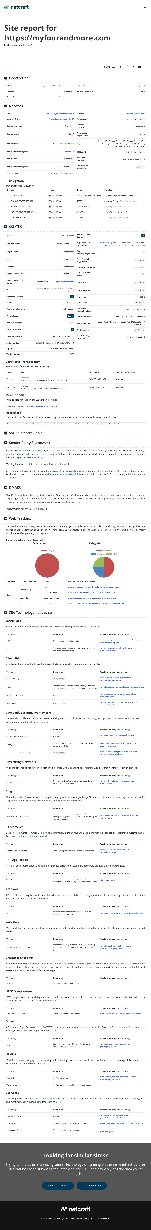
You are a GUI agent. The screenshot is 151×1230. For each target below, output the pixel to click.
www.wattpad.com (130, 815)
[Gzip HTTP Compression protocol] (27, 1013)
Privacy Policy (80, 1218)
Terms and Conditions (99, 1218)
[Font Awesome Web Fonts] (29, 753)
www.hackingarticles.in (110, 1079)
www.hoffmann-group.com (79, 603)
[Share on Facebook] (127, 67)
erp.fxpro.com (137, 1123)
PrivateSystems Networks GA (61, 119)
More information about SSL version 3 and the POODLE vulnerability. (33, 406)
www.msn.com (106, 1044)
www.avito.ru (105, 1076)
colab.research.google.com (111, 948)
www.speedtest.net (76, 598)
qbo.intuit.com (129, 743)
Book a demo (92, 1185)
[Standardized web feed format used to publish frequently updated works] (11, 913)
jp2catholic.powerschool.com (112, 1117)
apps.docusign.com (108, 746)
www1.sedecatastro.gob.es (111, 751)
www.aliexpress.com (126, 849)
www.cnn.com (110, 598)
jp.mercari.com (108, 592)
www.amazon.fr (136, 1013)
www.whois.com (133, 639)
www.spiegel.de (136, 913)
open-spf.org (36, 457)
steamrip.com (106, 818)
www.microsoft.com (108, 852)
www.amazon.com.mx (109, 1129)
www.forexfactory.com (109, 642)
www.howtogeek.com (109, 705)
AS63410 (68, 151)
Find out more (58, 1185)
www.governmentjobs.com (124, 1076)
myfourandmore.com (135, 113)
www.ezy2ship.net (108, 849)
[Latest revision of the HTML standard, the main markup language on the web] (14, 1045)
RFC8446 (103, 242)
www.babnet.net (111, 587)
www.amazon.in (127, 1129)
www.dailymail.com (92, 592)
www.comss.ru (122, 913)
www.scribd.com (75, 592)
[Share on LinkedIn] (133, 67)
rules (18, 453)
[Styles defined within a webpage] (17, 1130)
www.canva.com (137, 687)
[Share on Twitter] (120, 67)
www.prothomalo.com (93, 587)
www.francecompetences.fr (112, 702)
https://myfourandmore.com (59, 113)
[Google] (14, 595)
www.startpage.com (108, 694)
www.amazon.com (108, 650)
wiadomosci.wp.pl (107, 880)
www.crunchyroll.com (127, 694)
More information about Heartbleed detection (104, 424)
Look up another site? (20, 44)
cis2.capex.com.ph (116, 603)
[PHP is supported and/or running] (11, 641)
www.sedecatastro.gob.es (111, 754)
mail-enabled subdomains (59, 474)
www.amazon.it (122, 1013)
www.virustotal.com (94, 598)
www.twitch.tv (106, 1115)
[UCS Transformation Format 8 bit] (12, 983)
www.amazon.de (107, 1013)
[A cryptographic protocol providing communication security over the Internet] (11, 649)
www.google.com (107, 648)
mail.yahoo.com (124, 946)
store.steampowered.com (111, 743)
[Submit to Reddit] (113, 67)
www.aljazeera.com (123, 677)
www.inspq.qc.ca (99, 603)
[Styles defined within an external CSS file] (15, 1123)
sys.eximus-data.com (120, 1123)
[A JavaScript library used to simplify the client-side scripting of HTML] (13, 744)
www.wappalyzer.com (124, 735)
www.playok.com (75, 587)
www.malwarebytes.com (110, 815)
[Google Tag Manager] (25, 736)
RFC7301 (107, 245)
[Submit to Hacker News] (139, 67)
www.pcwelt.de (131, 702)
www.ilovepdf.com (108, 946)
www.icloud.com (107, 677)
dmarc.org (71, 501)
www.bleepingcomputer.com (112, 639)
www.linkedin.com (123, 648)
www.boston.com (107, 913)
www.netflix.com (122, 687)
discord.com (105, 1123)
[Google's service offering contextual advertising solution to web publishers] (21, 782)
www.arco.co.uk (130, 751)
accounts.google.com (122, 1044)
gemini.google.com (108, 1046)
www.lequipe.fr (106, 1131)
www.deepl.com (107, 696)
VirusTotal (68, 144)
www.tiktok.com (107, 687)
